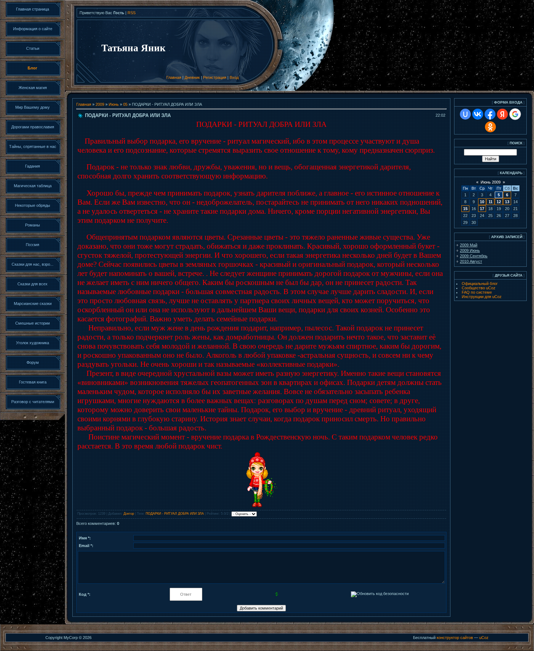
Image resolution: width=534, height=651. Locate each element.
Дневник (192, 77)
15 (465, 208)
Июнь (114, 104)
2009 (100, 104)
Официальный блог (480, 283)
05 (125, 104)
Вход (234, 77)
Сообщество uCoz (478, 288)
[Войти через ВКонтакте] (477, 114)
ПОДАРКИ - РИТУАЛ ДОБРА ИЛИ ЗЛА (175, 513)
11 (491, 202)
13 (507, 202)
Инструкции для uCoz (482, 296)
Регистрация (214, 77)
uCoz (484, 637)
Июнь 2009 (491, 182)
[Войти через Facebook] (490, 114)
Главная (173, 77)
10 (482, 202)
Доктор (129, 513)
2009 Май (468, 245)
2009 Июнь (470, 250)
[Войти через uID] (465, 114)
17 (482, 208)
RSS (131, 13)
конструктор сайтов (455, 637)
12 (499, 202)
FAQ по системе (477, 292)
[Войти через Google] (515, 114)
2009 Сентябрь (474, 256)
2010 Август (471, 261)
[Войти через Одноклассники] (490, 126)
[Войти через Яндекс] (502, 114)
